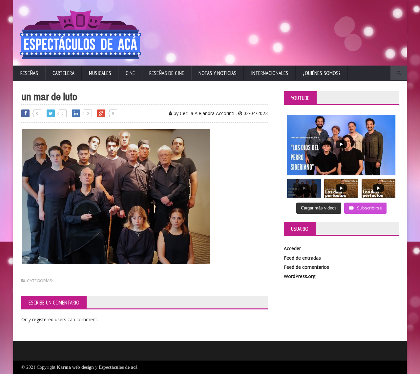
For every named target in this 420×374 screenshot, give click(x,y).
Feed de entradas (302, 258)
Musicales (100, 73)
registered (43, 319)
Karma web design (75, 367)
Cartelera (63, 73)
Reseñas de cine (166, 73)
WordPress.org (299, 276)
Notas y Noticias (218, 73)
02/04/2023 (255, 113)
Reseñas (29, 73)
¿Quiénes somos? (322, 73)
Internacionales (269, 73)
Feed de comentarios (306, 267)
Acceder (292, 248)
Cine (130, 73)
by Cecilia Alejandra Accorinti (203, 113)
